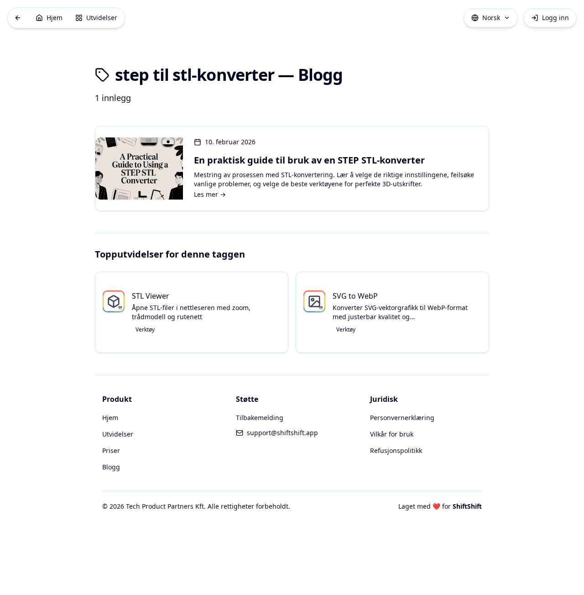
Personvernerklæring (402, 417)
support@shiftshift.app (282, 432)
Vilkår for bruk (391, 434)
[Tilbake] (18, 18)
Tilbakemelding (259, 417)
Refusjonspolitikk (396, 450)
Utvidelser (117, 434)
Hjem (110, 417)
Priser (111, 450)
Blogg (111, 467)
